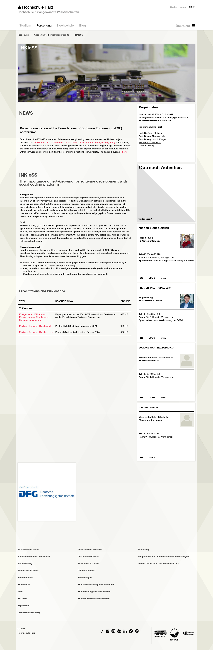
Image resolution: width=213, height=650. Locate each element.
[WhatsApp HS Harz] (131, 632)
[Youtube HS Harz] (119, 632)
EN (193, 7)
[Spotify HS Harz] (137, 632)
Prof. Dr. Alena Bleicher (150, 133)
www (163, 278)
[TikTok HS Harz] (101, 632)
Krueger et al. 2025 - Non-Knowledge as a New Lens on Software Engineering (34, 317)
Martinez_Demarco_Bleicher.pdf (35, 326)
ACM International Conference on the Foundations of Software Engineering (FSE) (74, 142)
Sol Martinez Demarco (150, 142)
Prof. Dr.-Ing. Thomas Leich (152, 136)
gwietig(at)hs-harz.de (141, 457)
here (124, 151)
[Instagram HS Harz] (113, 632)
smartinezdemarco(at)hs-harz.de (141, 397)
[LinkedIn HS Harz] (125, 632)
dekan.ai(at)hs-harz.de (141, 338)
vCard (152, 278)
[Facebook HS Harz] (107, 632)
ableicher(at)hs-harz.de (141, 278)
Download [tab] (27, 308)
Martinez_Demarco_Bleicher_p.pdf (36, 332)
